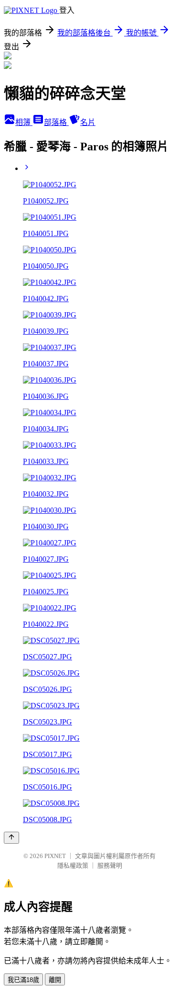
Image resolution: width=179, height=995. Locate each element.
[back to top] (11, 838)
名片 (87, 122)
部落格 (56, 122)
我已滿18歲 (23, 980)
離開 (55, 980)
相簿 (23, 122)
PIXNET (55, 855)
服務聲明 (109, 865)
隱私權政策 (72, 865)
